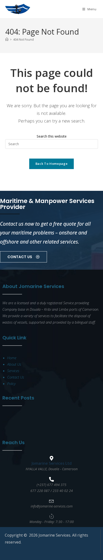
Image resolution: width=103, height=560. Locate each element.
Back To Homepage (51, 163)
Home (11, 357)
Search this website (52, 136)
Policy (11, 383)
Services (13, 370)
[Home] (6, 39)
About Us (14, 364)
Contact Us (15, 377)
